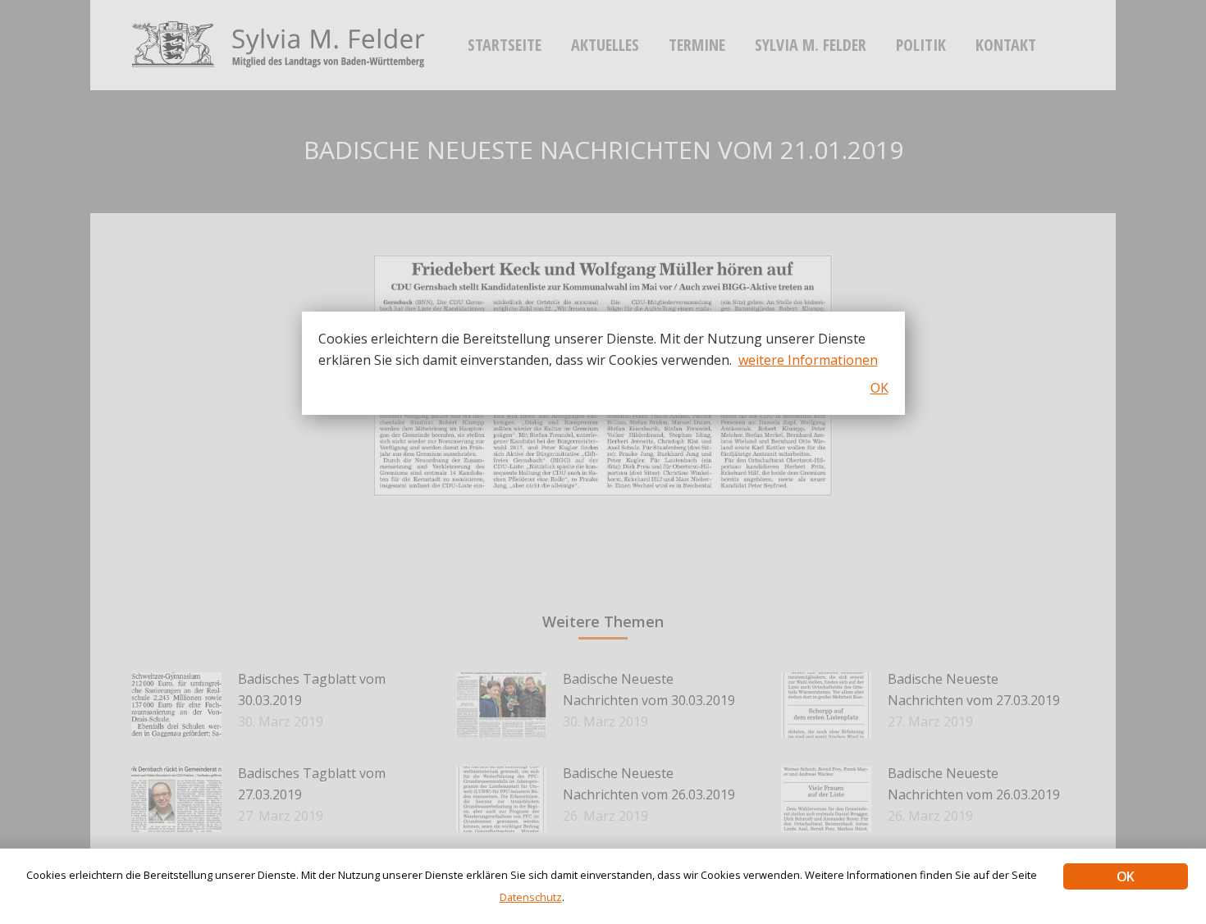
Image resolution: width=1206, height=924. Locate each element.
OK (1125, 876)
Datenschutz (531, 897)
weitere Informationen (808, 360)
